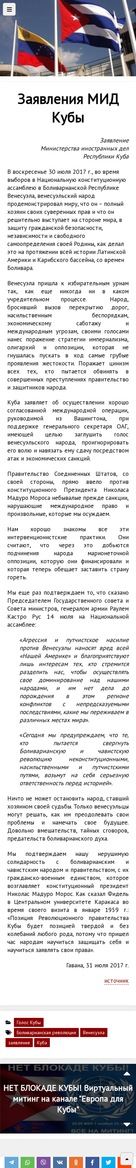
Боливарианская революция (46, 1032)
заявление (19, 1042)
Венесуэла (94, 1032)
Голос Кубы (29, 1022)
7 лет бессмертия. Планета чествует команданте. (68, 1098)
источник (116, 980)
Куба (42, 1042)
